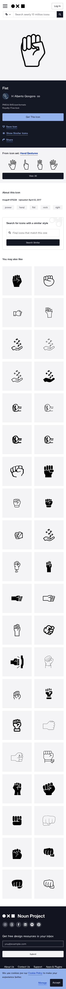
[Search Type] (8, 14)
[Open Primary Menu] (5, 6)
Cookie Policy (35, 973)
